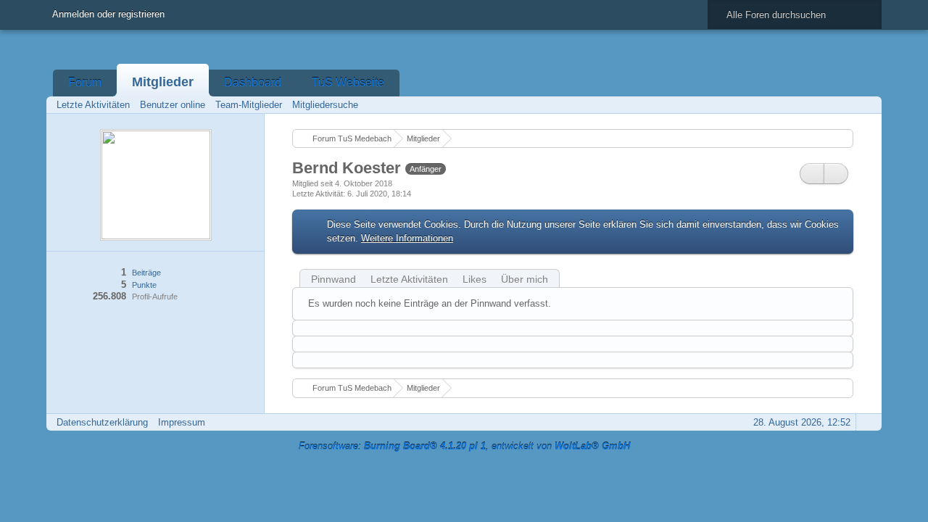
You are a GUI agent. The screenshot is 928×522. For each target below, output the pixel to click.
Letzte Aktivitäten (409, 279)
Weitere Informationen (407, 238)
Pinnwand (333, 279)
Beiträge (146, 272)
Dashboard (252, 82)
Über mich (524, 279)
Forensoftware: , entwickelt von (464, 446)
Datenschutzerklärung (102, 422)
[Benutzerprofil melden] (836, 173)
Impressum (181, 422)
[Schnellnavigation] (846, 104)
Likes (474, 279)
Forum (85, 82)
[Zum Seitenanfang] (866, 422)
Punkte (144, 285)
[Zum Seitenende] (866, 104)
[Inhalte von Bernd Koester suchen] (812, 173)
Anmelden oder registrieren (108, 14)
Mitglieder (163, 82)
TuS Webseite (348, 82)
